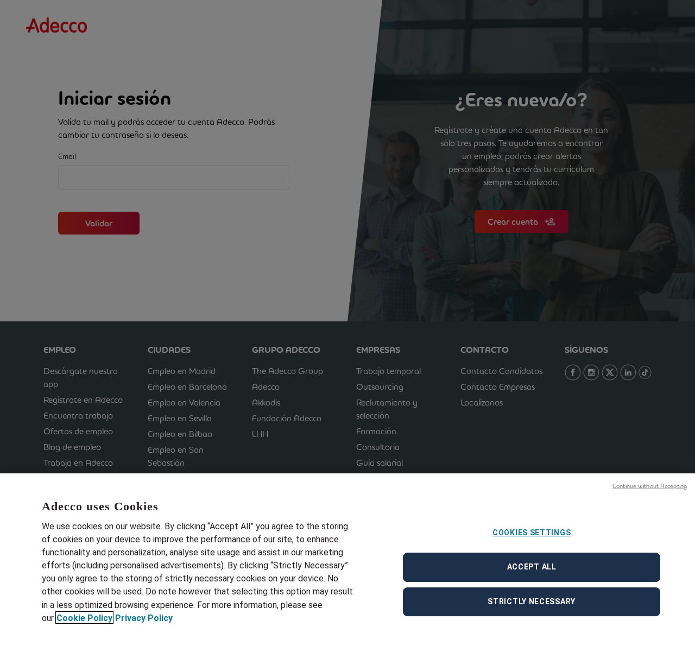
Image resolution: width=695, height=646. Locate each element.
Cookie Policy (84, 617)
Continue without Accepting (649, 486)
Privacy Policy (144, 617)
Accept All (532, 566)
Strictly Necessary (532, 601)
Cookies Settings (531, 532)
